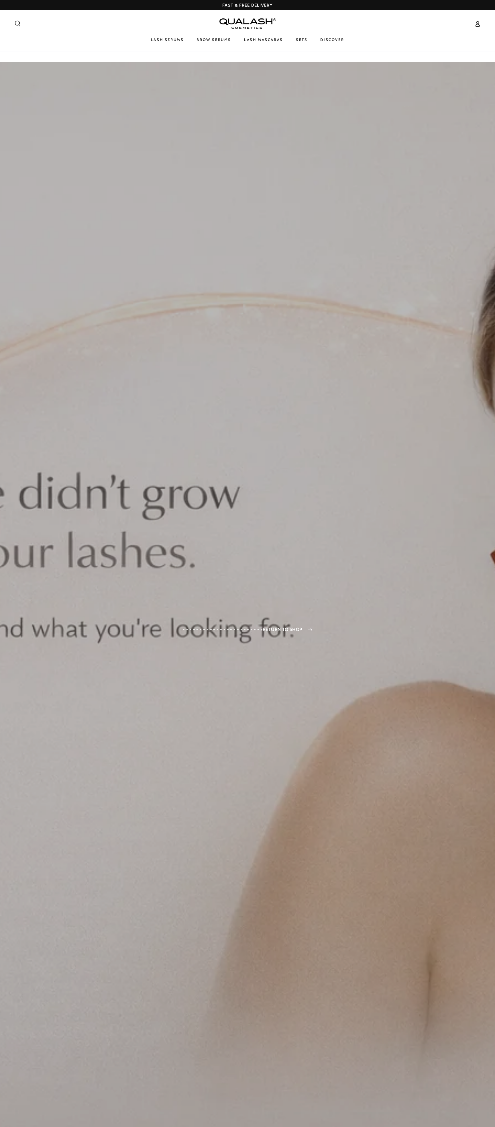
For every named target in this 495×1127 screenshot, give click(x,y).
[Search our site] (17, 23)
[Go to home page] (247, 23)
